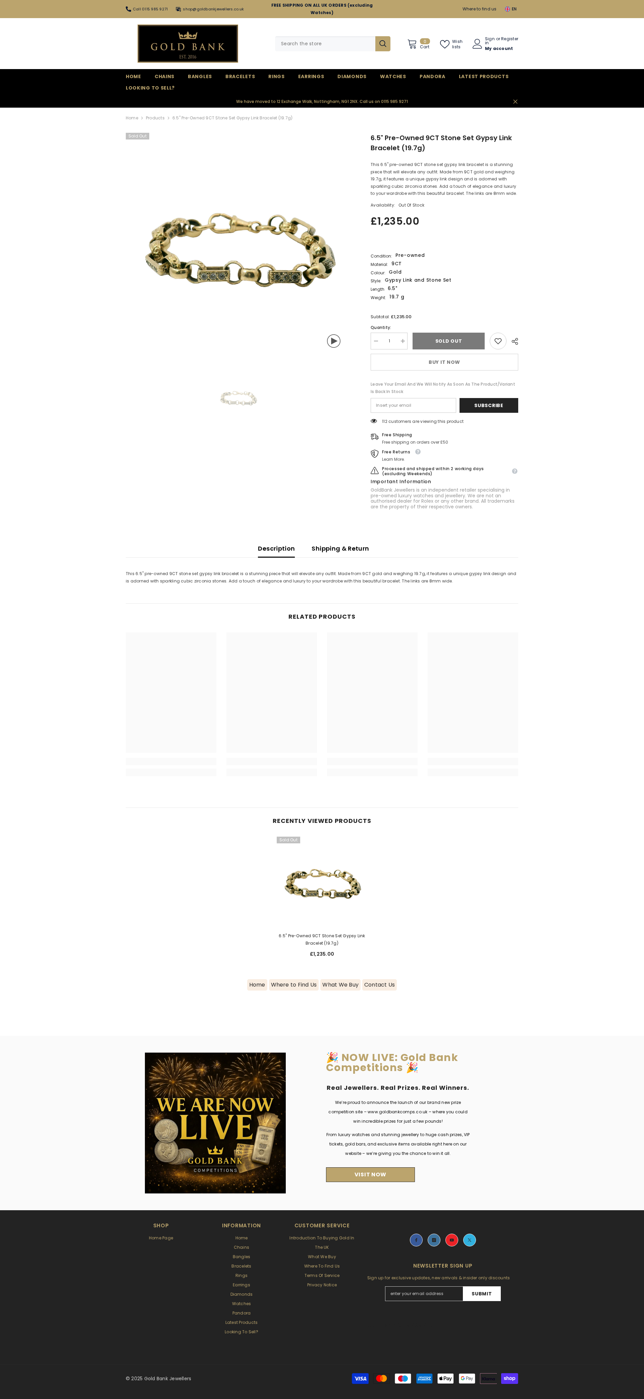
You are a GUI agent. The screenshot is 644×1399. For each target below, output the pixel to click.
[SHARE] (512, 341)
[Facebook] (416, 1240)
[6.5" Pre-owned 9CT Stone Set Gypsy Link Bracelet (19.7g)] (322, 882)
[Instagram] (434, 1240)
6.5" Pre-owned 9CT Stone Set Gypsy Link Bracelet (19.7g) (322, 939)
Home (132, 118)
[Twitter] (469, 1240)
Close (515, 102)
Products (155, 118)
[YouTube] (451, 1240)
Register (509, 39)
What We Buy (340, 985)
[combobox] (325, 43)
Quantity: (381, 327)
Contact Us (379, 985)
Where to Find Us (294, 985)
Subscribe (488, 405)
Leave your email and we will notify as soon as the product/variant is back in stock (443, 387)
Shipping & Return (340, 548)
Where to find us (480, 9)
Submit (482, 1293)
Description (276, 548)
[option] (238, 245)
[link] (498, 341)
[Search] (332, 43)
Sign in (490, 41)
